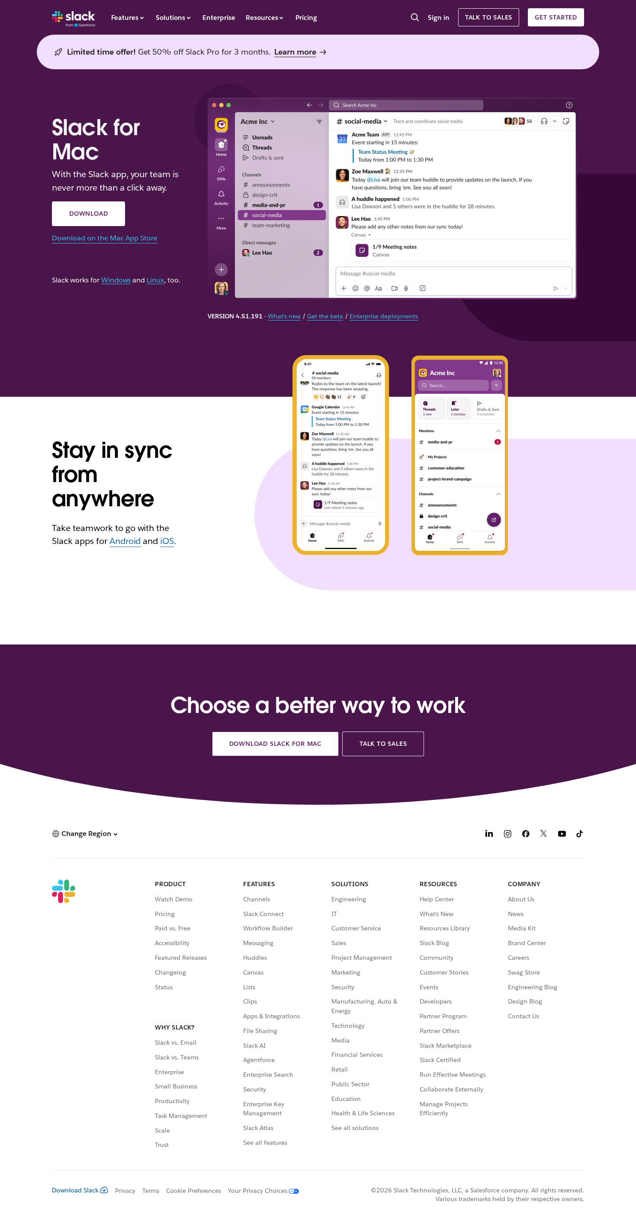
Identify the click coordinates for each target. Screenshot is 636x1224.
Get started (556, 17)
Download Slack (75, 1190)
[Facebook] (526, 835)
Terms (150, 1191)
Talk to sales (488, 17)
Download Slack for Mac (275, 744)
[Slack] (73, 17)
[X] (544, 835)
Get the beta (325, 316)
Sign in (439, 17)
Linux (155, 280)
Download (88, 213)
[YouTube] (562, 835)
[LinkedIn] (489, 835)
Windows (116, 280)
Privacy (125, 1191)
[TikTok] (580, 835)
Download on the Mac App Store (104, 238)
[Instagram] (507, 835)
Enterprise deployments (384, 316)
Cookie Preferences (194, 1191)
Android (125, 541)
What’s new (284, 316)
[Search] (415, 18)
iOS (167, 541)
